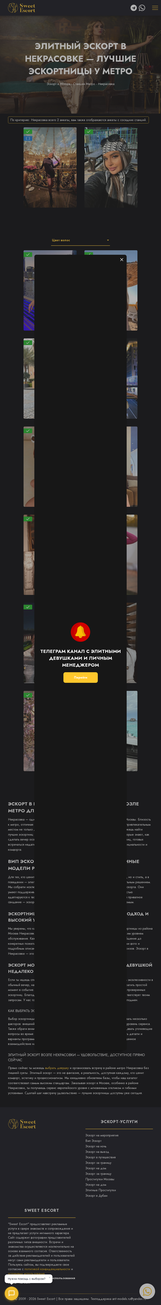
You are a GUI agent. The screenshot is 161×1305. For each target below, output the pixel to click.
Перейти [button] (80, 677)
